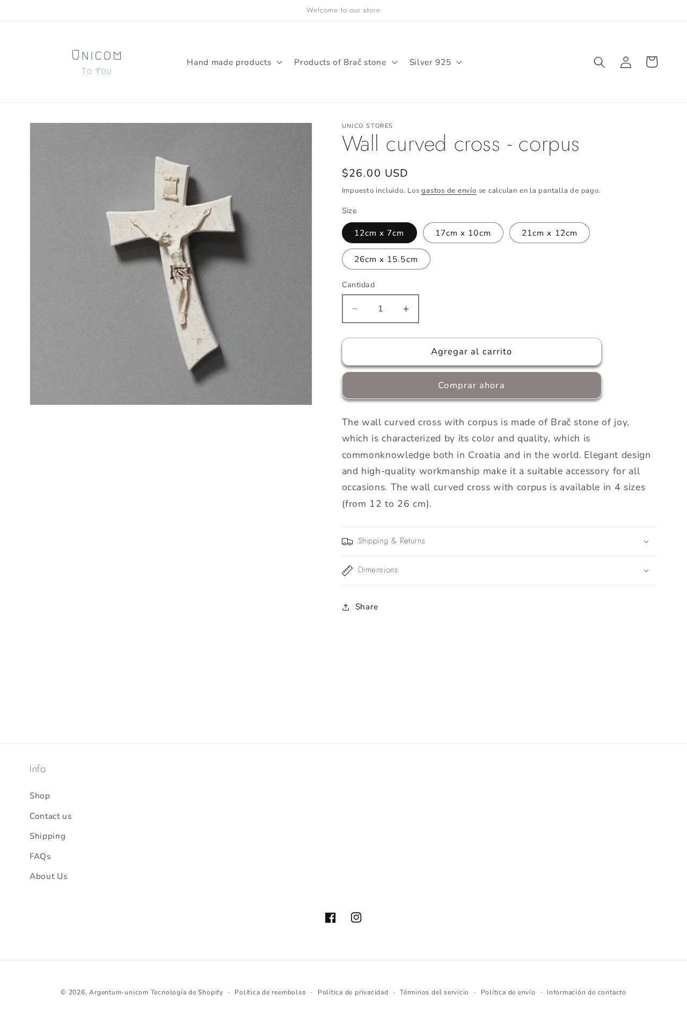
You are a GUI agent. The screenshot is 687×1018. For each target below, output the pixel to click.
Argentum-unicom (119, 992)
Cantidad (358, 285)
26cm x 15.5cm (386, 259)
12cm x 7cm (379, 232)
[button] (233, 62)
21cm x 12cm (550, 232)
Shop (40, 795)
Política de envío (508, 992)
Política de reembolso (270, 992)
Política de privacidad (353, 992)
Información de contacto (586, 992)
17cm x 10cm (463, 232)
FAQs (40, 856)
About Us (48, 876)
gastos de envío (449, 190)
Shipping (47, 835)
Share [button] (366, 606)
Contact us (51, 815)
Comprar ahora (471, 386)
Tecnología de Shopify (187, 992)
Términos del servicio (434, 992)
